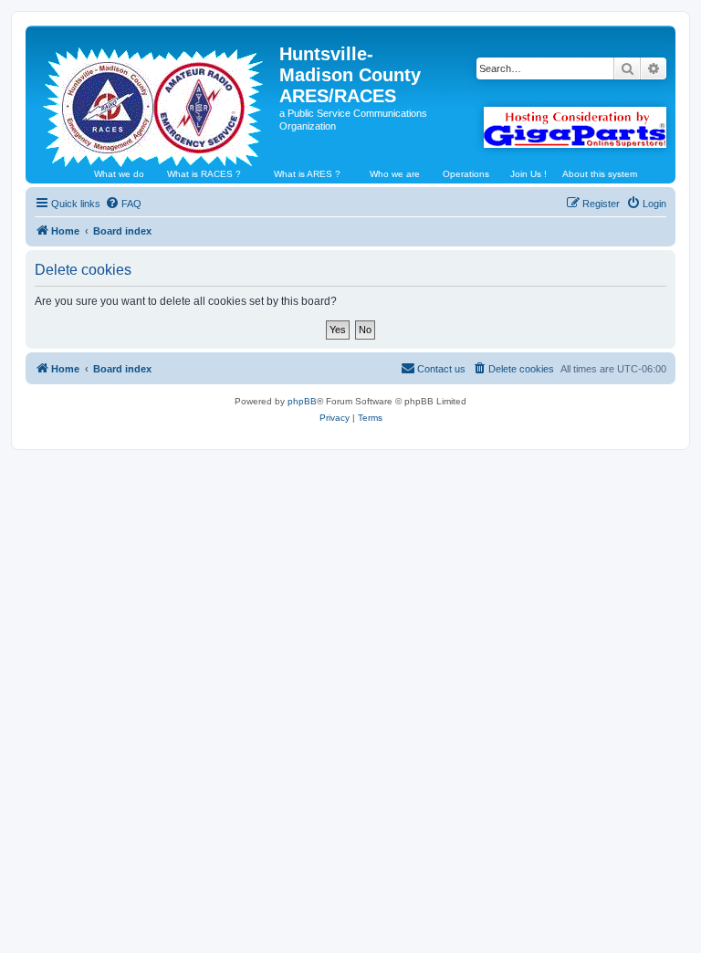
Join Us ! (528, 174)
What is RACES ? (204, 174)
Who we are (395, 174)
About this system (599, 174)
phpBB (302, 401)
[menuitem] (123, 204)
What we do (119, 174)
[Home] (154, 99)
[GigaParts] (575, 127)
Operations (466, 174)
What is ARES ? (307, 174)
